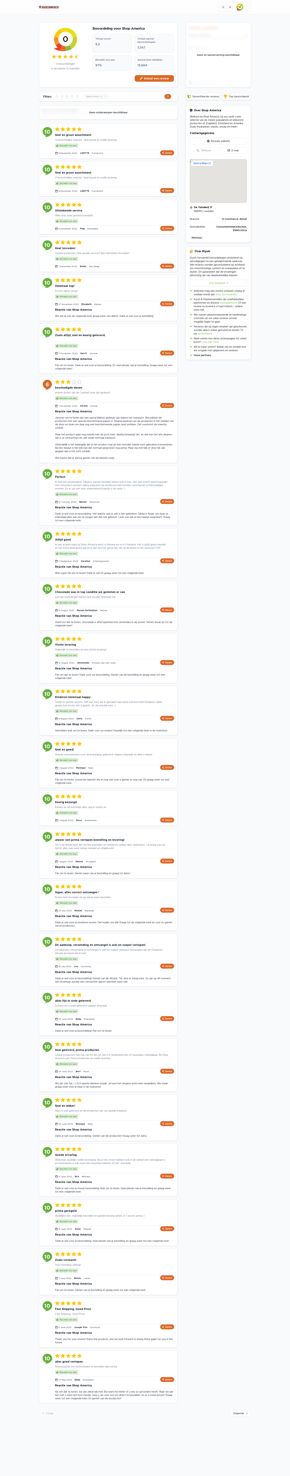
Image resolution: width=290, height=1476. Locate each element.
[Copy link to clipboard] (223, 7)
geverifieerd (205, 333)
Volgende (238, 1413)
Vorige (50, 1413)
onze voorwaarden (226, 294)
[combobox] (96, 97)
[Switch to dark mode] (230, 7)
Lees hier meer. (210, 342)
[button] (218, 354)
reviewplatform (228, 302)
